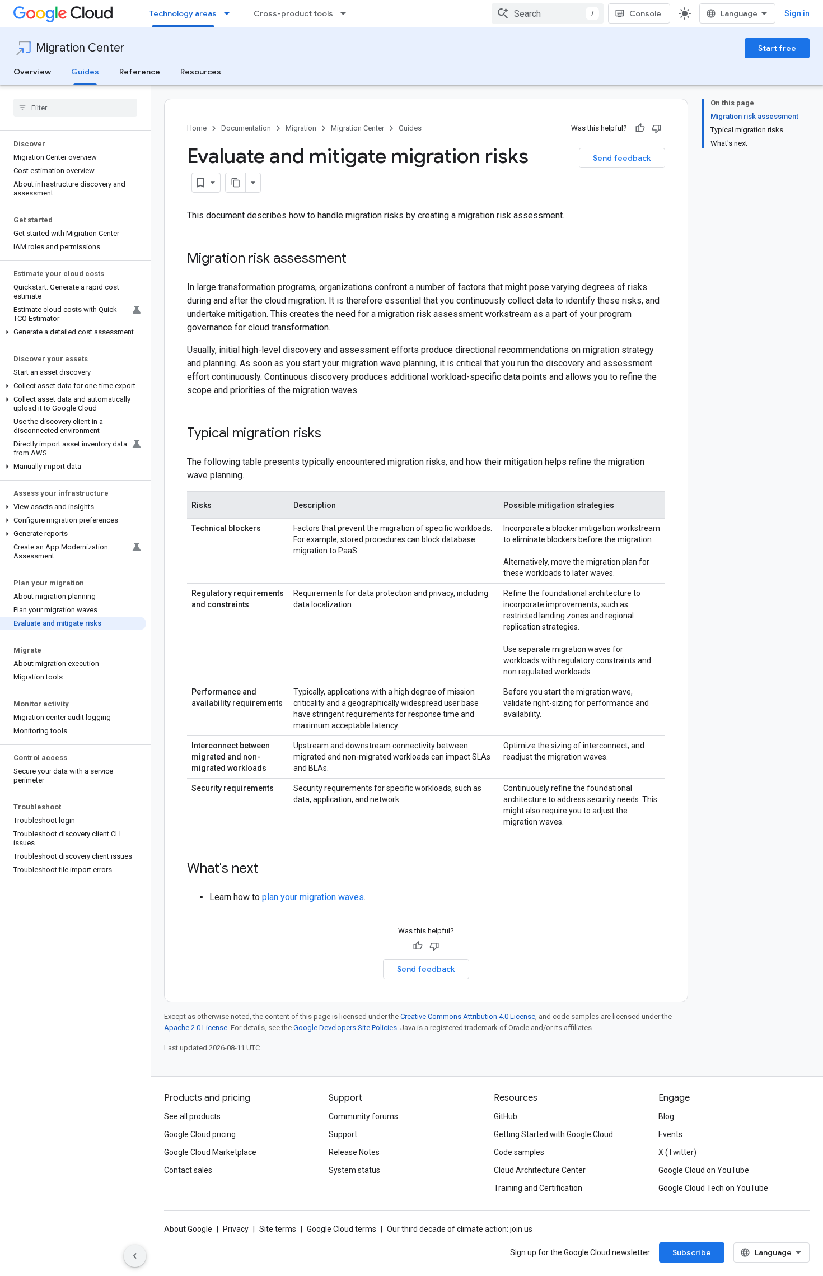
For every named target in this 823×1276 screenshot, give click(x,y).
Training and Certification (538, 1188)
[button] (73, 332)
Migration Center (80, 48)
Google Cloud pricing (200, 1134)
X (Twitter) (677, 1152)
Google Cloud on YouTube (703, 1170)
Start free (777, 48)
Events (670, 1134)
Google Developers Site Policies (345, 1027)
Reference (139, 72)
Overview (32, 72)
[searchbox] (75, 108)
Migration (301, 128)
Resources (200, 72)
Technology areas (183, 13)
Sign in (797, 13)
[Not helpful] (656, 128)
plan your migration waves (313, 897)
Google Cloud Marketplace (210, 1152)
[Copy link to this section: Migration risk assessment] (358, 259)
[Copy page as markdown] (236, 182)
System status (354, 1170)
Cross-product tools (293, 13)
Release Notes (354, 1152)
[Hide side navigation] (135, 1256)
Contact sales (188, 1170)
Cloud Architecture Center (540, 1170)
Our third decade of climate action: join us (459, 1228)
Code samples (519, 1152)
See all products (192, 1116)
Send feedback (622, 158)
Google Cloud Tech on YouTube (713, 1188)
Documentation (246, 128)
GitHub (505, 1116)
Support (343, 1134)
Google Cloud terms (341, 1228)
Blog (666, 1116)
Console (645, 13)
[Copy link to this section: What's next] (269, 869)
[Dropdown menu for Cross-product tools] (346, 13)
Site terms (277, 1228)
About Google (188, 1228)
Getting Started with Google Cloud (553, 1134)
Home (197, 128)
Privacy (236, 1228)
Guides (85, 72)
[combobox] (548, 13)
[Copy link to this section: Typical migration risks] (332, 434)
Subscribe (691, 1252)
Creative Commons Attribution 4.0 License (467, 1016)
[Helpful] (640, 128)
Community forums (363, 1116)
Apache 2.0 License (195, 1027)
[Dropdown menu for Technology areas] (230, 13)
